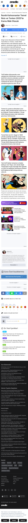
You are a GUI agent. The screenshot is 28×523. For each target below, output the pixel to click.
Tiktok (20, 465)
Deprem (9, 462)
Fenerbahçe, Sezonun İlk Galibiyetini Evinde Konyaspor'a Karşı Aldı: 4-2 (14, 347)
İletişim (2, 485)
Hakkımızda (3, 476)
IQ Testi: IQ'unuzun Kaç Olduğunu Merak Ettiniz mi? (13, 456)
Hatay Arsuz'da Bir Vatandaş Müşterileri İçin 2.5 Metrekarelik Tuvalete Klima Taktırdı (14, 341)
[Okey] (12, 5)
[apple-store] (5, 496)
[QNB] (20, 5)
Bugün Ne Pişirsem (13, 468)
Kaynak (3, 55)
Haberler (3, 12)
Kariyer (15, 476)
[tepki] (2, 307)
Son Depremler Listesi (6, 413)
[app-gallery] (22, 496)
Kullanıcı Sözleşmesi (18, 478)
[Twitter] (8, 490)
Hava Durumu (4, 410)
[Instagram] (2, 490)
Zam (14, 462)
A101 (16, 465)
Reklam (3, 483)
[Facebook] (5, 490)
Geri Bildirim (4, 478)
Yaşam (4, 338)
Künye (14, 481)
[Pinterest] (15, 490)
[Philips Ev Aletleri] (8, 5)
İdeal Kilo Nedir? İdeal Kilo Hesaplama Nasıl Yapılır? (12, 441)
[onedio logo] (13, 505)
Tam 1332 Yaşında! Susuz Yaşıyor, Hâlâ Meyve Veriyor (13, 405)
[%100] (16, 5)
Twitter (3, 462)
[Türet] (24, 5)
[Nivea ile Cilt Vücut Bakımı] (3, 5)
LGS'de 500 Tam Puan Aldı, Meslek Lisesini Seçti (12, 393)
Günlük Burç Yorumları (7, 465)
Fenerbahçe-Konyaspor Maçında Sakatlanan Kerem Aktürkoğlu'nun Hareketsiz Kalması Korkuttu (14, 354)
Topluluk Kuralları (5, 481)
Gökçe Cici (11, 25)
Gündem (9, 12)
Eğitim (4, 331)
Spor (4, 344)
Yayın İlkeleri (16, 480)
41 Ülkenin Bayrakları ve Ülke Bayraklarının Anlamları (13, 450)
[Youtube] (12, 490)
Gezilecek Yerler (5, 470)
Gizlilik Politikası (4, 480)
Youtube (20, 462)
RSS (14, 483)
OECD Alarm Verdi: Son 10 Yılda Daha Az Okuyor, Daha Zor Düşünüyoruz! (13, 334)
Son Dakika (4, 468)
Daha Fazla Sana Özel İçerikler (13, 276)
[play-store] (13, 496)
